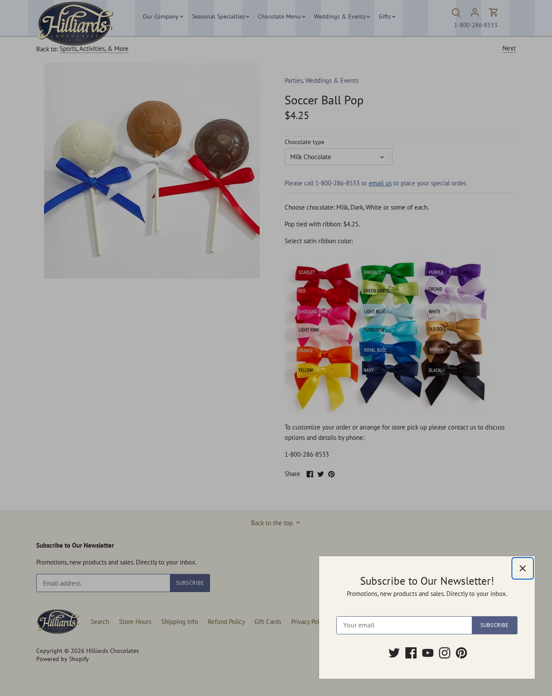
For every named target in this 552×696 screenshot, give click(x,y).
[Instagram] (444, 652)
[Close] (522, 568)
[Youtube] (427, 652)
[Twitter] (394, 652)
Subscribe (494, 625)
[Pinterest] (461, 652)
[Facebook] (411, 652)
